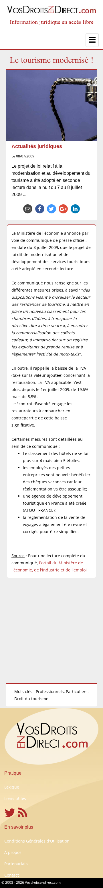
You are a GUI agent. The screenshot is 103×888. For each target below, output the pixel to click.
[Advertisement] (51, 630)
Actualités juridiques (36, 146)
